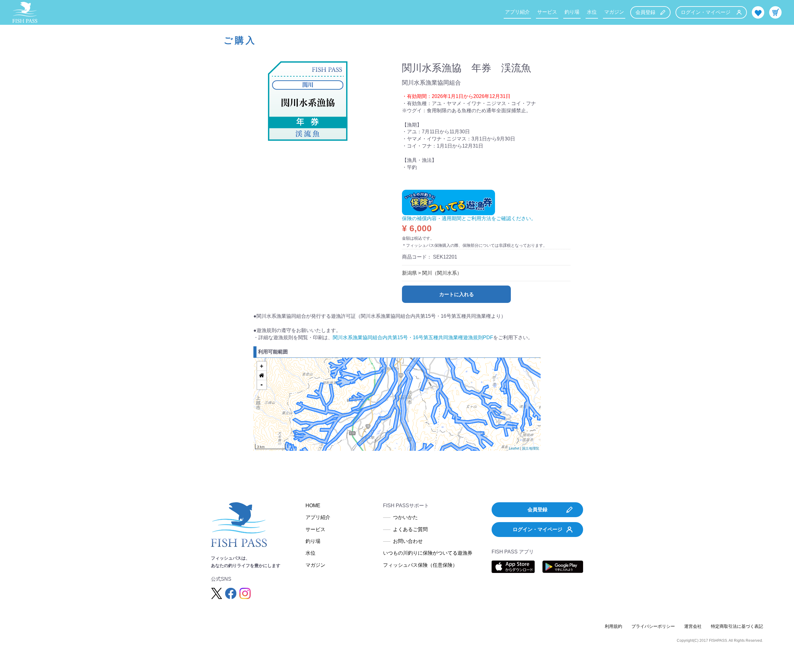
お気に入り (758, 12)
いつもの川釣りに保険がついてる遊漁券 (427, 553)
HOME (313, 505)
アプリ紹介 (517, 12)
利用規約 (613, 626)
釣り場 (571, 12)
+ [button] (261, 366)
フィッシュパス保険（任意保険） (420, 565)
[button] (261, 375)
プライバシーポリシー (653, 626)
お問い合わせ (408, 541)
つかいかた (405, 517)
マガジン (614, 12)
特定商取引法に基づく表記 (737, 626)
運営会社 (693, 626)
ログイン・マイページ (705, 12)
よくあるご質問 (410, 529)
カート (775, 12)
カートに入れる (456, 294)
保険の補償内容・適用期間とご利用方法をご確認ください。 (469, 218)
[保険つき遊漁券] (448, 202)
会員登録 (645, 12)
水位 (592, 12)
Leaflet (514, 448)
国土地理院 (530, 448)
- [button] (261, 384)
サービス (547, 12)
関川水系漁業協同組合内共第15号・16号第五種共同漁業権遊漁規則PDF (413, 337)
